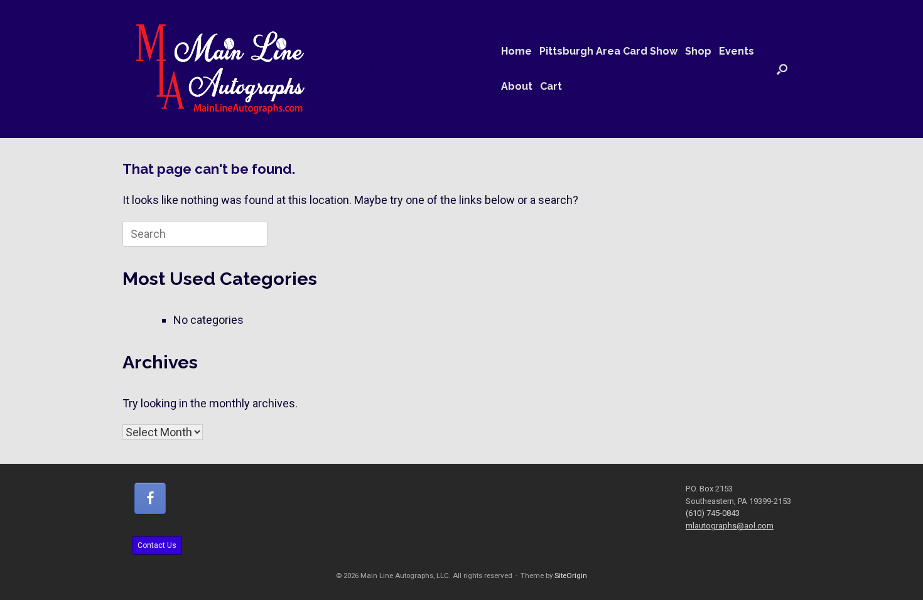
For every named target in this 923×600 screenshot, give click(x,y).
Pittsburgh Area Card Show (608, 51)
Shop (698, 51)
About (516, 86)
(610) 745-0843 (713, 513)
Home (516, 51)
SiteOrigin (570, 575)
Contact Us (157, 545)
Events (736, 51)
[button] (782, 69)
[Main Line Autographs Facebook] (150, 498)
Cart (551, 86)
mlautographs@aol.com (730, 525)
